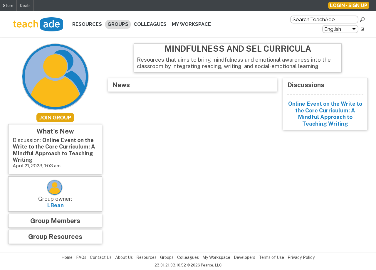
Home (67, 257)
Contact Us (101, 257)
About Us (124, 257)
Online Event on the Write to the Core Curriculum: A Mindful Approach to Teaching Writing (325, 113)
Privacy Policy (301, 257)
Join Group (55, 117)
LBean (55, 205)
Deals (25, 5)
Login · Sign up (348, 5)
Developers (244, 257)
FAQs (81, 257)
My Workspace (191, 24)
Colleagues (150, 24)
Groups (118, 24)
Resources (87, 24)
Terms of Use (271, 257)
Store (8, 5)
